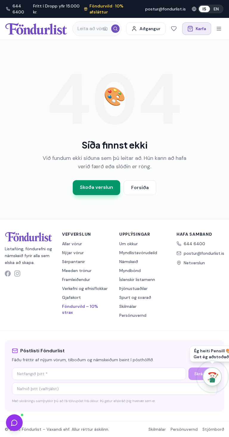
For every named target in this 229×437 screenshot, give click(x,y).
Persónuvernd (132, 315)
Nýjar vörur (73, 252)
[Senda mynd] (105, 28)
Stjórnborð (213, 429)
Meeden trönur (77, 270)
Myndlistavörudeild (138, 252)
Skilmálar (128, 306)
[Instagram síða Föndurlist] (17, 274)
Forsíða (140, 187)
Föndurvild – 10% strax (80, 309)
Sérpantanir (73, 261)
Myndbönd (130, 270)
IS (204, 9)
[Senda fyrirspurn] (14, 422)
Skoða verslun (96, 187)
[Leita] (115, 28)
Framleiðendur (76, 279)
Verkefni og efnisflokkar (85, 288)
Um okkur (128, 243)
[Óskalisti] (174, 29)
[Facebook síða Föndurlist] (8, 274)
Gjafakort (71, 297)
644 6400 (18, 9)
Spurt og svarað (135, 297)
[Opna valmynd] (218, 28)
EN (216, 9)
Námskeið (128, 261)
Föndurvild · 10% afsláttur (106, 9)
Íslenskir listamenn (137, 279)
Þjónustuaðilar (133, 288)
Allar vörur (72, 243)
